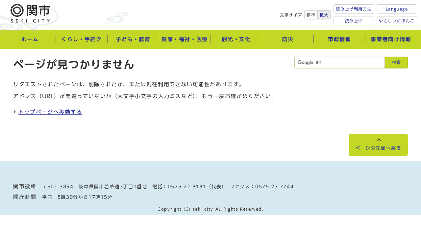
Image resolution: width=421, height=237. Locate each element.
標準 (311, 15)
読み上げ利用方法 (354, 9)
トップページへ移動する (50, 112)
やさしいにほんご (397, 21)
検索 (396, 62)
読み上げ (354, 21)
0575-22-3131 (187, 186)
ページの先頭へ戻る (378, 148)
